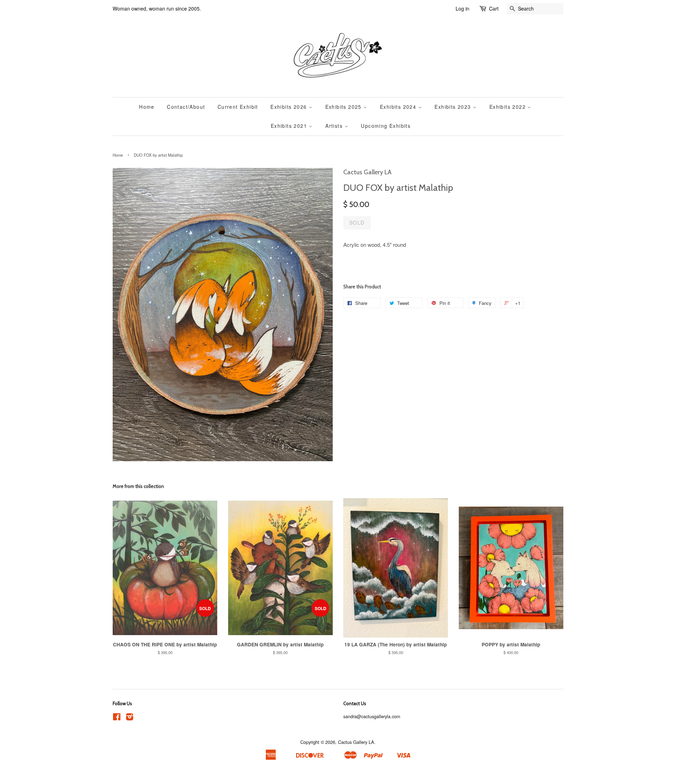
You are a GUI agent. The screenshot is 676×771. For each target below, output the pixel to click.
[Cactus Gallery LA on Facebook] (117, 718)
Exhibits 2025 (344, 106)
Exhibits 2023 (453, 106)
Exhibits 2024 (399, 106)
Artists (334, 125)
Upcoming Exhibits (386, 125)
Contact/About (186, 106)
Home (147, 106)
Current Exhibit (238, 106)
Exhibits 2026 (289, 106)
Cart (494, 8)
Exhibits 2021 (290, 125)
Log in (462, 8)
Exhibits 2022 (508, 106)
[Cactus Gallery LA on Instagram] (129, 718)
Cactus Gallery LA (356, 742)
